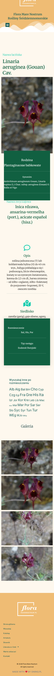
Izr (11, 400)
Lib (37, 400)
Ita (41, 394)
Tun (29, 410)
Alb (11, 389)
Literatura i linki (9, 647)
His (35, 394)
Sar (32, 405)
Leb (31, 400)
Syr (23, 410)
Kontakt (6, 656)
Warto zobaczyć (9, 651)
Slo (11, 410)
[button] (7, 25)
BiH (28, 389)
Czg (12, 395)
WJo (19, 415)
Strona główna (9, 624)
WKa (25, 416)
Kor (20, 400)
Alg (17, 389)
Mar (21, 405)
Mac (42, 400)
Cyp (41, 389)
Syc (17, 410)
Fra (22, 395)
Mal (15, 405)
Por (27, 405)
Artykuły (6, 638)
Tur (35, 410)
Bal (23, 389)
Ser (38, 405)
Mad (10, 406)
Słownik (6, 642)
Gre (29, 395)
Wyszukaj (7, 629)
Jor (15, 400)
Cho (34, 389)
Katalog (6, 633)
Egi (17, 395)
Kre (26, 400)
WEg (12, 415)
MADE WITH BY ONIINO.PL (27, 671)
